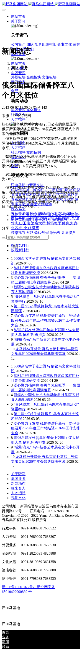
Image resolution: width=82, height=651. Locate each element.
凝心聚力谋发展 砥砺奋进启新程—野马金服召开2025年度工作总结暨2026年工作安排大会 (45, 320)
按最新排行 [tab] (20, 250)
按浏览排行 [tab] (20, 245)
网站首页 (18, 16)
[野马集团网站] (41, 4)
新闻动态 (18, 68)
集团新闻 (18, 73)
